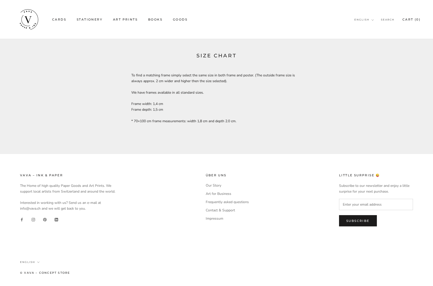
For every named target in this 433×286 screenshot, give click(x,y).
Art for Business (218, 193)
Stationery (89, 19)
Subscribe (358, 221)
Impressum (214, 218)
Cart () (411, 19)
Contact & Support (220, 210)
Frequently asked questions (227, 202)
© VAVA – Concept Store (45, 272)
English (361, 19)
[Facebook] (22, 219)
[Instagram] (33, 219)
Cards (59, 19)
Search (387, 19)
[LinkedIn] (56, 219)
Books (155, 19)
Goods (180, 19)
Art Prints (125, 19)
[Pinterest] (45, 219)
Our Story (213, 185)
